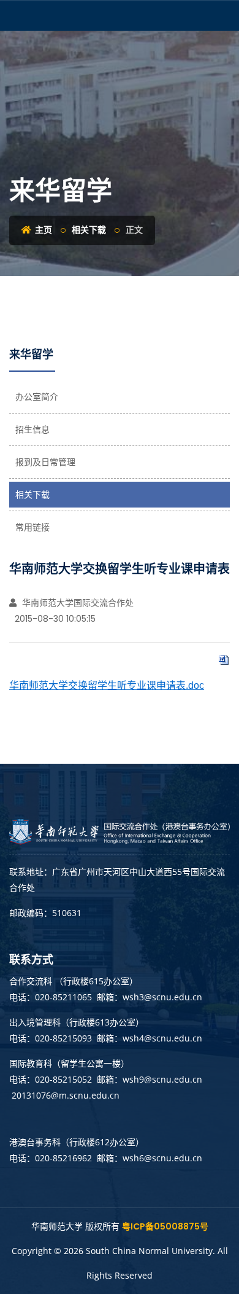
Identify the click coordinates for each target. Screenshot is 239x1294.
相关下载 (89, 230)
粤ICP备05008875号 (165, 1226)
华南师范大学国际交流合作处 (77, 603)
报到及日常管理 (45, 462)
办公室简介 (36, 397)
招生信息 (32, 429)
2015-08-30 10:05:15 (54, 619)
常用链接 (32, 527)
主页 (42, 230)
